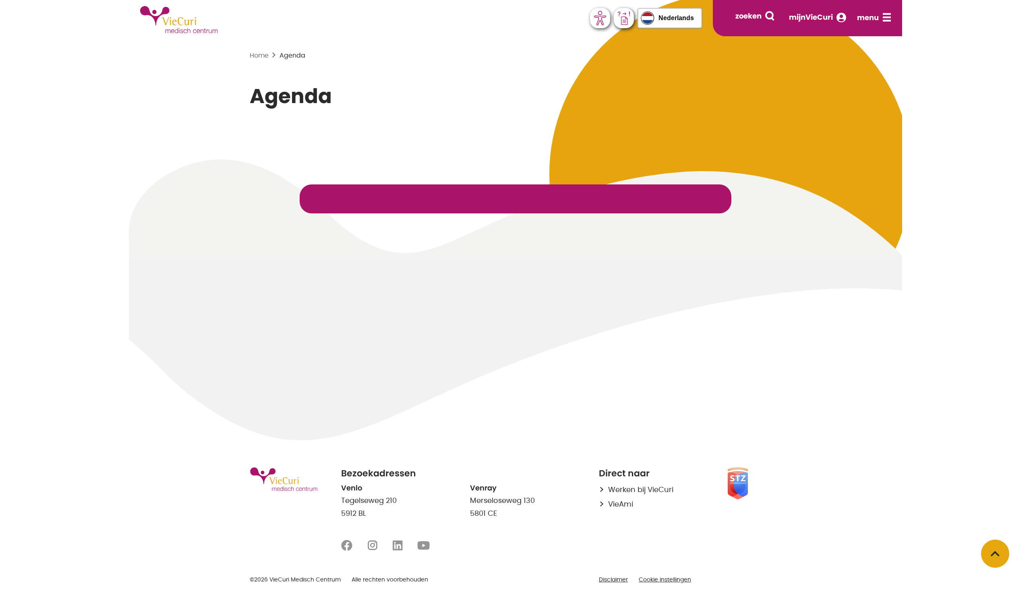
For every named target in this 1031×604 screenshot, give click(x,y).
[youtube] (423, 545)
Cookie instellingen (665, 580)
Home (259, 55)
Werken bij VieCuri (640, 490)
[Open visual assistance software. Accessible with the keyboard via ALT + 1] (600, 18)
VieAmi (620, 504)
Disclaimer (613, 580)
